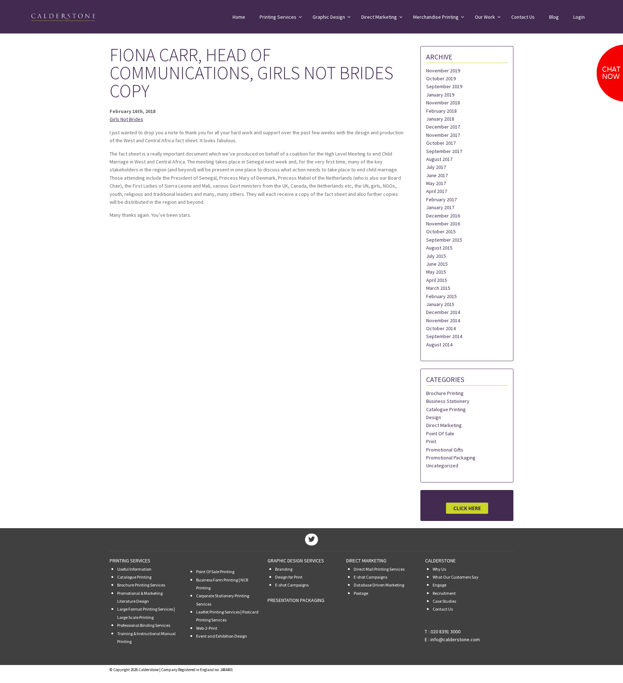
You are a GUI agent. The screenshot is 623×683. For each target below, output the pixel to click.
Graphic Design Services (296, 560)
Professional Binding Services (143, 625)
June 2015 (437, 264)
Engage (439, 585)
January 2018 (440, 119)
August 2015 (439, 247)
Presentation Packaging (296, 600)
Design (433, 417)
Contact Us (443, 609)
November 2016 (443, 223)
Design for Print (288, 577)
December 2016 (443, 215)
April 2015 (436, 280)
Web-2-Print (206, 628)
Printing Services (130, 560)
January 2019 (440, 94)
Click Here (467, 508)
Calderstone (440, 560)
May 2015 (436, 272)
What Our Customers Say (455, 577)
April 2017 (436, 191)
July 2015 (436, 256)
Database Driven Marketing (379, 585)
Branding (283, 569)
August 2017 (439, 159)
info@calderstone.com (455, 639)
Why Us (439, 569)
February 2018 (441, 111)
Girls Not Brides (126, 119)
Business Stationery (447, 401)
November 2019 (443, 70)
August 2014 (439, 344)
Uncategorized (442, 465)
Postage (361, 593)
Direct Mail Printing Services (379, 569)
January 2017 (440, 207)
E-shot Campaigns (292, 585)
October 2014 (441, 328)
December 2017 (443, 126)
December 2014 (443, 312)
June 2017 (437, 175)
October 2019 (441, 78)
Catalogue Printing (446, 409)
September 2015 (444, 240)
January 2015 (440, 304)
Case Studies (444, 601)
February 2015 (441, 296)
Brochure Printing (445, 393)
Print (431, 441)
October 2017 (441, 143)
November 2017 (443, 135)
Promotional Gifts (444, 449)
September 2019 (444, 86)
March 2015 (438, 288)
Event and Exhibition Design (221, 636)
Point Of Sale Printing (215, 571)
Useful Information (134, 569)
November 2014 (443, 320)
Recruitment (444, 593)
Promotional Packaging (451, 457)
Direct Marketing (444, 425)
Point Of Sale (440, 433)
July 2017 (436, 167)
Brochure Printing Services (141, 585)
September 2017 (444, 151)
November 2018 (443, 102)
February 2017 (441, 199)
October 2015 (441, 231)
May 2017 (436, 183)
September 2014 (444, 336)
